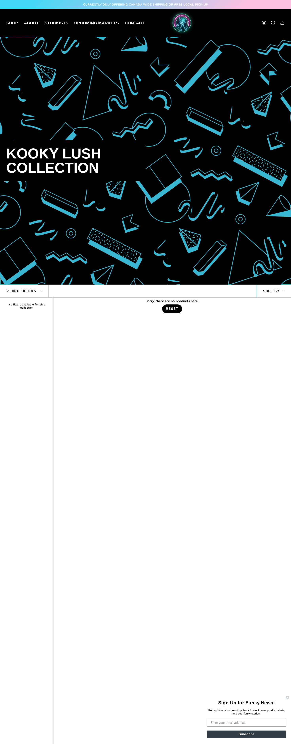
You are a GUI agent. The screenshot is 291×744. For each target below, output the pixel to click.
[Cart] (282, 22)
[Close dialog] (287, 698)
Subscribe (246, 734)
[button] (12, 22)
